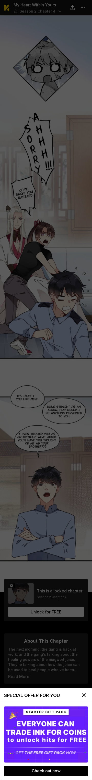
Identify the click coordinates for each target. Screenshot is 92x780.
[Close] (84, 695)
